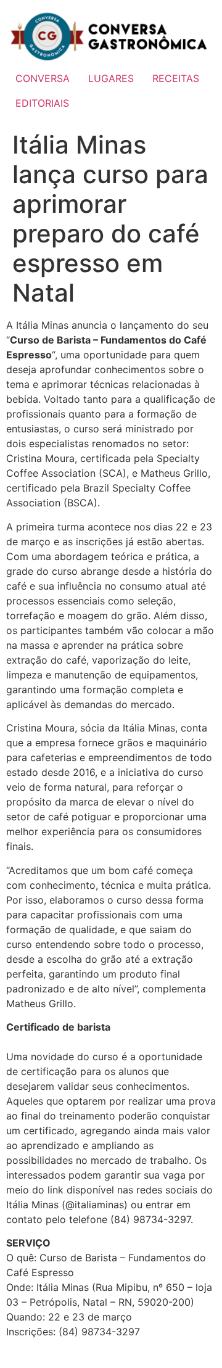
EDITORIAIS (42, 103)
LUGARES (111, 78)
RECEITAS (175, 78)
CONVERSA (42, 78)
